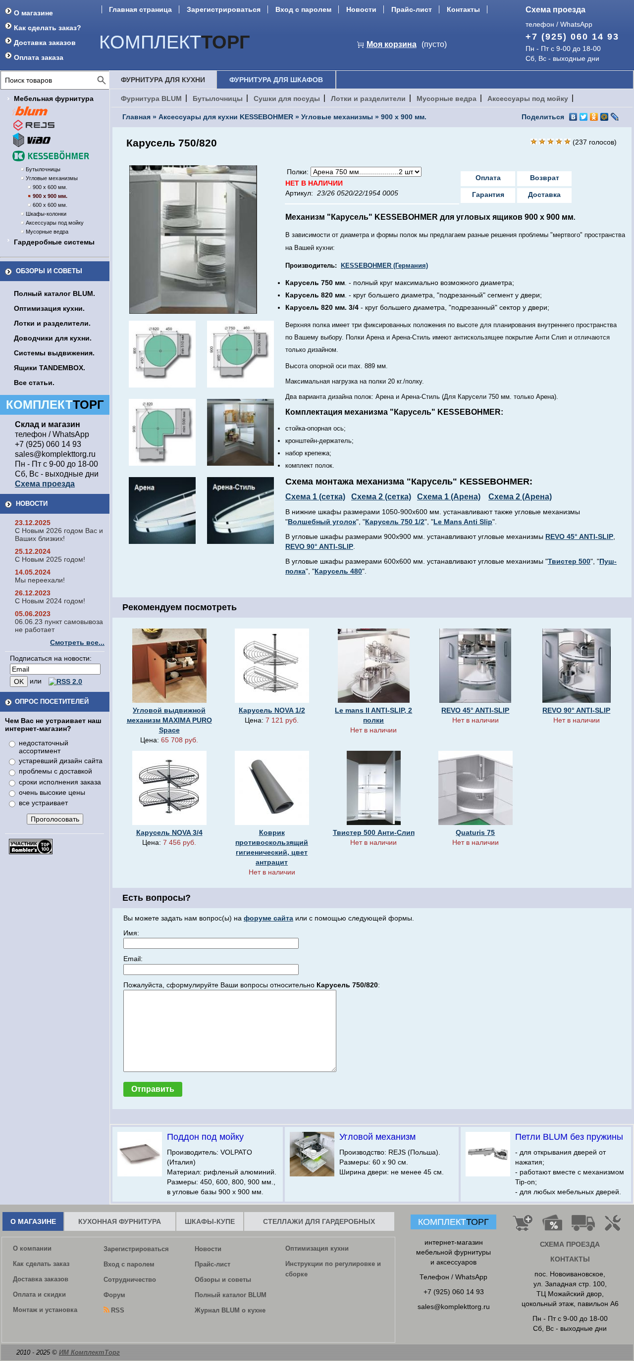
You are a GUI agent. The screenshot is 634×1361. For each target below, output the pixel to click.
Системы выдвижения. (54, 353)
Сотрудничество (130, 1279)
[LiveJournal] (615, 116)
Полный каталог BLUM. (54, 293)
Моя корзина (392, 44)
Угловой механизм (377, 1137)
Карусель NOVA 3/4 (169, 832)
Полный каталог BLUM (230, 1295)
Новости (361, 9)
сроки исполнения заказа (60, 782)
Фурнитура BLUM (151, 98)
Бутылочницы (43, 169)
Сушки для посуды (287, 98)
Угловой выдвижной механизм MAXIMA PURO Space (169, 720)
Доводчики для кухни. (53, 338)
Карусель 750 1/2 (394, 522)
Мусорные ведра (47, 232)
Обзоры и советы (49, 271)
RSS (117, 1310)
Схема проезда (555, 9)
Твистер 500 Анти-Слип (374, 832)
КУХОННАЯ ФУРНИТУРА (119, 1221)
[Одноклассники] (594, 116)
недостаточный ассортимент (43, 747)
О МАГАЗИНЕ (33, 1221)
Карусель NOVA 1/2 (272, 710)
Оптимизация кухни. (49, 308)
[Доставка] (583, 1227)
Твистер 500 (569, 561)
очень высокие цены (52, 792)
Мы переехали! (40, 580)
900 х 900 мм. (50, 196)
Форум (114, 1295)
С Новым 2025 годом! (50, 559)
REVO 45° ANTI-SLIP (579, 536)
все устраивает (43, 803)
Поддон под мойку (205, 1137)
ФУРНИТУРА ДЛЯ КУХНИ (163, 80)
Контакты (463, 9)
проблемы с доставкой (55, 771)
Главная (136, 117)
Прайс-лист (411, 9)
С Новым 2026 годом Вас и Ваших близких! (59, 534)
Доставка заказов (45, 43)
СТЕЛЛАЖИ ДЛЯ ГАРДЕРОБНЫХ (319, 1221)
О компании (32, 1248)
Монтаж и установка (45, 1309)
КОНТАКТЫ (570, 1259)
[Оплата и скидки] (552, 1227)
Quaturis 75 (475, 832)
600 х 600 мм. (50, 205)
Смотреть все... (77, 642)
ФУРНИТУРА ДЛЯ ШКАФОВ (276, 80)
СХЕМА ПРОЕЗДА (570, 1244)
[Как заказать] (522, 1227)
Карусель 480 (338, 571)
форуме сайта (268, 918)
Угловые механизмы (52, 178)
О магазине (33, 13)
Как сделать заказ (41, 1263)
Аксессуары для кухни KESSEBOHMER (225, 117)
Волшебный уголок (322, 522)
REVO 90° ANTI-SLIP (319, 546)
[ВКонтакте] (573, 116)
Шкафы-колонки (46, 214)
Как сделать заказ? (47, 28)
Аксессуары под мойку (55, 223)
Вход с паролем (303, 9)
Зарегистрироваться (224, 9)
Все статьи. (34, 383)
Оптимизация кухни (317, 1248)
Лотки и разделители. (52, 323)
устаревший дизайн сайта (61, 761)
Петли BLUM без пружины (569, 1137)
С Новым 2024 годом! (50, 601)
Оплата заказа (38, 57)
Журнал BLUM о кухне (230, 1310)
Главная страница (140, 9)
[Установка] (615, 1227)
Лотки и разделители (368, 98)
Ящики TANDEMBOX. (49, 368)
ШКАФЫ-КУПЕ (210, 1221)
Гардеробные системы (54, 242)
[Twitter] (584, 116)
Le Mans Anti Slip (462, 522)
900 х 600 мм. (50, 187)
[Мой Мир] (604, 116)
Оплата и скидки (39, 1294)
